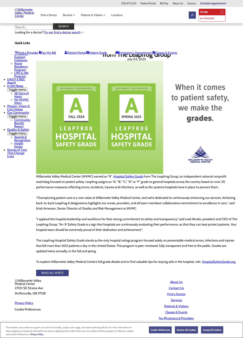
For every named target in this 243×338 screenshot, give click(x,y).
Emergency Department (135, 53)
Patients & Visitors (92, 15)
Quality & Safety (18, 131)
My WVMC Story (21, 101)
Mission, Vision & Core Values (18, 107)
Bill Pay (164, 3)
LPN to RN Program (21, 74)
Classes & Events (166, 53)
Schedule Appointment (213, 3)
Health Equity (18, 145)
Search (63, 26)
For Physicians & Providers (176, 318)
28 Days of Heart (21, 94)
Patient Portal (148, 3)
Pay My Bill (48, 53)
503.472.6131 (128, 3)
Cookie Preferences (160, 329)
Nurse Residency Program (21, 66)
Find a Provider (28, 53)
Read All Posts (52, 273)
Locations (117, 15)
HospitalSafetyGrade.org (218, 262)
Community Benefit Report (22, 123)
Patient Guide (98, 53)
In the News (16, 88)
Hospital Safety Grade (128, 176)
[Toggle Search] (192, 15)
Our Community (18, 114)
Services (68, 15)
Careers (191, 3)
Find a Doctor (49, 15)
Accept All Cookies (212, 329)
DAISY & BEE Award (16, 81)
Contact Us (176, 288)
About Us (178, 3)
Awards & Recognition (22, 138)
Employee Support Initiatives (21, 57)
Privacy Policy (24, 303)
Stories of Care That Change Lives (17, 153)
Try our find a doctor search (62, 32)
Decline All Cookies (186, 329)
